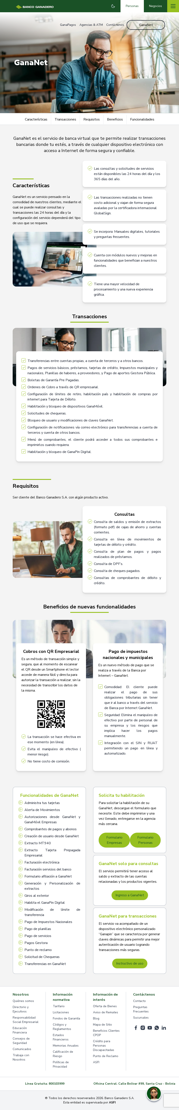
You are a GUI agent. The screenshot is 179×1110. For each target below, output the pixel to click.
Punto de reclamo (38, 949)
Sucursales (141, 1018)
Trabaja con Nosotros (21, 1057)
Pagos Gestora (36, 942)
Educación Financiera (20, 1030)
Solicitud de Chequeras (42, 956)
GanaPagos (68, 25)
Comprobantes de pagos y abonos (50, 829)
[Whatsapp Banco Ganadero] (156, 1027)
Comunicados (22, 1049)
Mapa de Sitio (102, 1025)
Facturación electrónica (41, 862)
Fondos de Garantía (66, 1018)
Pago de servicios (37, 935)
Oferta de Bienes (105, 1006)
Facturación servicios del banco (47, 869)
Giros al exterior (36, 895)
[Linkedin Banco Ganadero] (163, 1027)
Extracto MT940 (37, 843)
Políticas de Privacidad (61, 1064)
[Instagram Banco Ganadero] (142, 1027)
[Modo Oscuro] (113, 6)
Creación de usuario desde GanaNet (51, 836)
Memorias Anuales (66, 1046)
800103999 (56, 1084)
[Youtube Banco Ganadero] (149, 1027)
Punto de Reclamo (105, 1056)
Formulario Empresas (114, 840)
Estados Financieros (61, 1037)
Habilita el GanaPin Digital (44, 902)
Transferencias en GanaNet (45, 963)
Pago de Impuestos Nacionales (48, 921)
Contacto (139, 1001)
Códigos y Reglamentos (62, 1027)
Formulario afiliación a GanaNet (48, 876)
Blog (96, 1018)
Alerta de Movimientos (42, 810)
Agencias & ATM (91, 25)
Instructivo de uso (129, 963)
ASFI (96, 1062)
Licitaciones (61, 1012)
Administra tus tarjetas (42, 803)
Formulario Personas (145, 840)
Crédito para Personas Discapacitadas (103, 1045)
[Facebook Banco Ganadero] (135, 1027)
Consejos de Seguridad (21, 1041)
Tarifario (59, 1006)
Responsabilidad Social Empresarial (25, 1020)
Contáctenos (115, 25)
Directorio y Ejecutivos (21, 1009)
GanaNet (146, 25)
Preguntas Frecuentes (141, 1009)
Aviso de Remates (105, 1012)
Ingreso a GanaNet (129, 895)
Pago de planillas (37, 928)
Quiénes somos (23, 1001)
